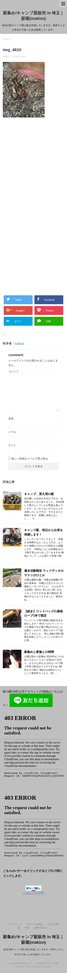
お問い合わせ (40, 927)
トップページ (15, 924)
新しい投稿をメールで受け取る (30, 458)
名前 (11, 418)
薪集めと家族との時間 (39, 651)
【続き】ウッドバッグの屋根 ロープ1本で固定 (43, 613)
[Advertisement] (33, 168)
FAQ (27, 927)
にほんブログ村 (33, 892)
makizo (19, 343)
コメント (13, 371)
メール (12, 431)
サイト (12, 445)
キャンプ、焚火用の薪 (39, 493)
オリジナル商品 (34, 924)
